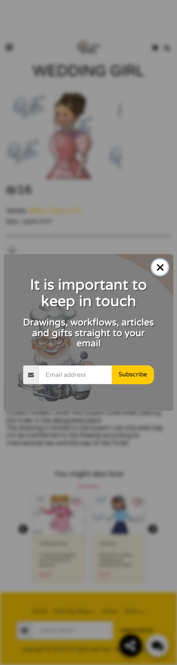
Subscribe (133, 374)
